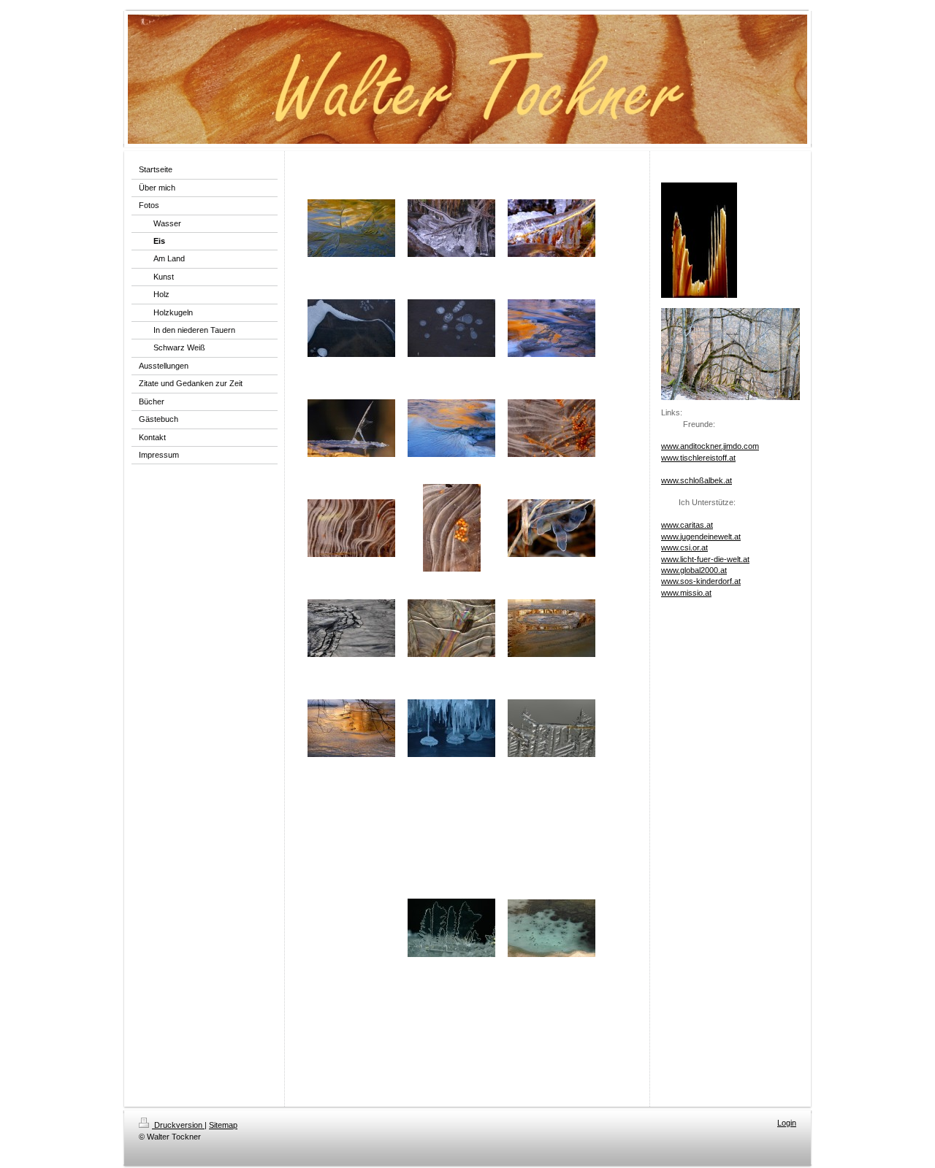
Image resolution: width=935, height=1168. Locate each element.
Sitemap (223, 1125)
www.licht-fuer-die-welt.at (705, 559)
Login (786, 1122)
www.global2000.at (694, 570)
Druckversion (178, 1125)
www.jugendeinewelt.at (701, 536)
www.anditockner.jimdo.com (710, 446)
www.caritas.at (687, 524)
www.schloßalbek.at (696, 480)
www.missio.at (686, 592)
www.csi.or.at (684, 547)
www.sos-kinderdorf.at (701, 581)
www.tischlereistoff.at (698, 457)
